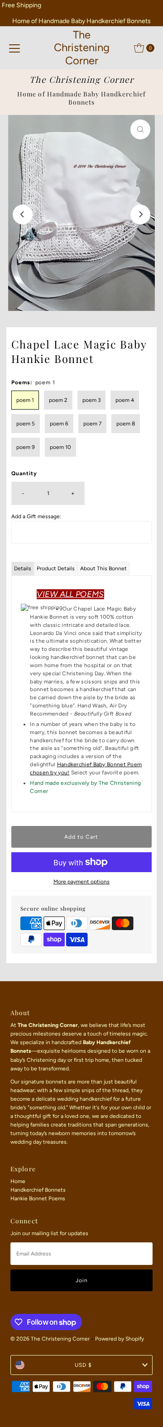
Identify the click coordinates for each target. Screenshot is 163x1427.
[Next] (140, 214)
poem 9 (25, 447)
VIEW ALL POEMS (70, 594)
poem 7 (92, 423)
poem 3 (91, 400)
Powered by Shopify (119, 1339)
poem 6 (59, 423)
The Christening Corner (82, 47)
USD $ (83, 1365)
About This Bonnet (103, 568)
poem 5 (25, 423)
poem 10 (60, 447)
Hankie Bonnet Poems (37, 1198)
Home (17, 1181)
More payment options (81, 881)
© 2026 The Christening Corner (50, 1339)
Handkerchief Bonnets (38, 1190)
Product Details (56, 568)
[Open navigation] (14, 48)
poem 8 (125, 423)
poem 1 (25, 400)
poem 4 (124, 400)
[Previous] (23, 214)
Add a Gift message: (36, 516)
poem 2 (58, 400)
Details (22, 568)
